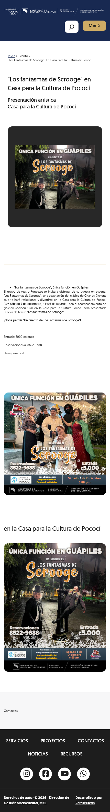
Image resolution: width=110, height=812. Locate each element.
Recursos (71, 754)
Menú (94, 25)
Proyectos (53, 741)
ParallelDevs (85, 803)
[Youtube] (64, 774)
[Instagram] (26, 774)
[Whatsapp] (83, 774)
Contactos (91, 741)
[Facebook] (45, 774)
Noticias (38, 754)
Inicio (11, 56)
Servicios (17, 741)
